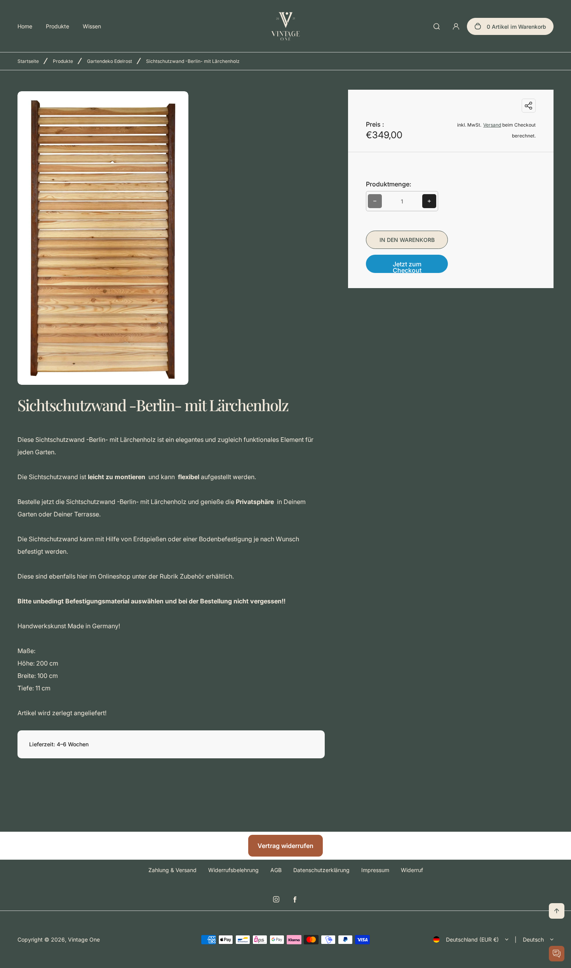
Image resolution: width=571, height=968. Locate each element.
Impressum (375, 870)
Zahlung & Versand (172, 870)
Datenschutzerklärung (321, 870)
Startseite (28, 61)
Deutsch (533, 939)
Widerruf (412, 870)
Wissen (92, 26)
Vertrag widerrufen (285, 846)
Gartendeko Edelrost (109, 61)
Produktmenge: (388, 184)
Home (24, 26)
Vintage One (84, 939)
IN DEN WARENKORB (407, 239)
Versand (492, 125)
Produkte (57, 26)
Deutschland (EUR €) (472, 939)
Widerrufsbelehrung (233, 870)
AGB (276, 870)
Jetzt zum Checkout (407, 266)
